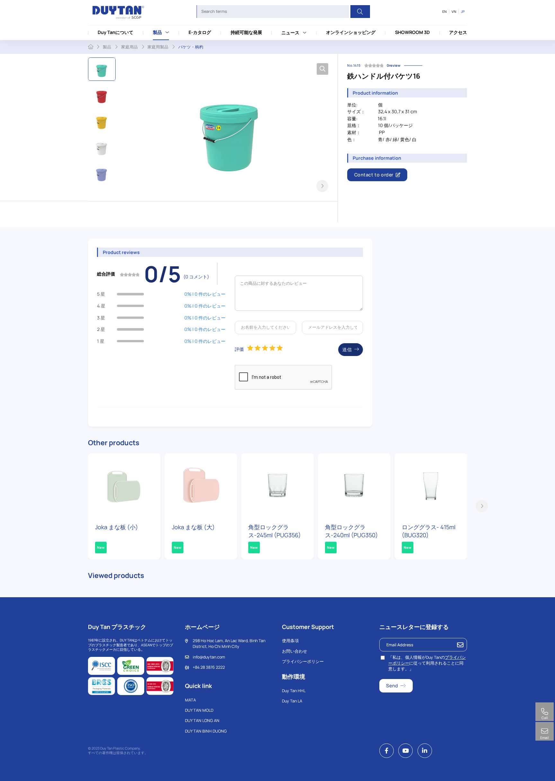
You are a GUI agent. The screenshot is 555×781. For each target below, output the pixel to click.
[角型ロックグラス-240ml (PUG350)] (354, 486)
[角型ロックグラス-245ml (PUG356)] (278, 486)
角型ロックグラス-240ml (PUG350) (351, 531)
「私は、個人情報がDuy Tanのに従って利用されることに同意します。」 (427, 663)
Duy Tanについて (115, 32)
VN (454, 11)
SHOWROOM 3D (412, 32)
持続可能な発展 (246, 32)
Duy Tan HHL (293, 690)
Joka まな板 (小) (116, 527)
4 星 (101, 306)
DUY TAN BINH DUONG (206, 731)
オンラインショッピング (350, 32)
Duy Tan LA (292, 701)
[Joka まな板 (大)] (201, 486)
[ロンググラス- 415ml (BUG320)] (431, 486)
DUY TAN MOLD (199, 710)
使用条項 (290, 640)
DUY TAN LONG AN (202, 720)
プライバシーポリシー (303, 661)
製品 (157, 32)
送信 (347, 349)
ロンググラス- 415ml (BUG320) (428, 531)
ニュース (290, 33)
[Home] (90, 46)
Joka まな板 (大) (193, 527)
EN (444, 11)
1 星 (100, 341)
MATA (190, 700)
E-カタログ (200, 32)
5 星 (101, 294)
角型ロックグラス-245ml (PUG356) (274, 531)
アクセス (458, 32)
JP (463, 11)
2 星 (101, 329)
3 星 (101, 318)
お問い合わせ (294, 651)
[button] (322, 186)
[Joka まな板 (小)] (124, 486)
